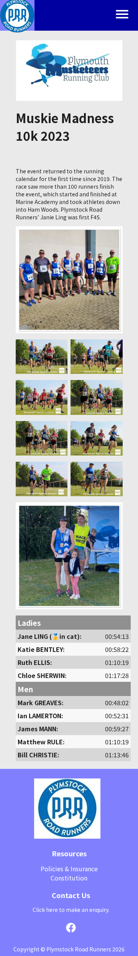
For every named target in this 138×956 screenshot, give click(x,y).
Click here (45, 909)
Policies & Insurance (69, 868)
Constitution (69, 877)
